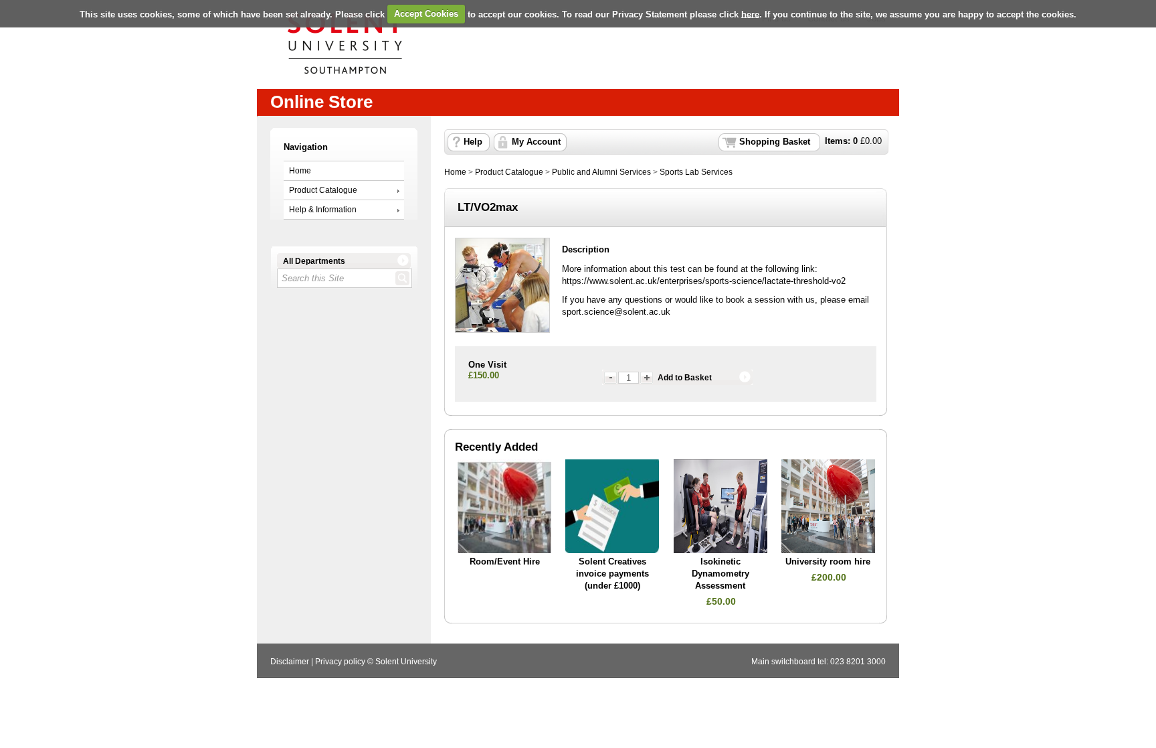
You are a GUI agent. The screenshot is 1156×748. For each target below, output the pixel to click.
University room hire (827, 562)
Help (473, 142)
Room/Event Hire (505, 562)
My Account (536, 142)
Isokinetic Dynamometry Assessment (720, 573)
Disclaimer (289, 661)
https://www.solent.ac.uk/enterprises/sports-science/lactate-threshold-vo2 (704, 281)
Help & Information (323, 210)
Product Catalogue (323, 190)
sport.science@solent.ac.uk (616, 312)
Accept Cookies (426, 14)
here (750, 14)
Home (300, 171)
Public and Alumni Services (601, 172)
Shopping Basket (774, 142)
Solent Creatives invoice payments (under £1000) (612, 573)
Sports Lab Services (696, 172)
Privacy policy (340, 661)
